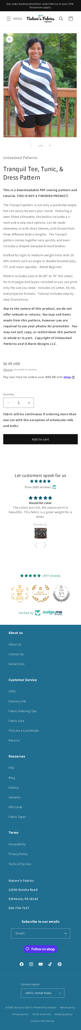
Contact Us (16, 654)
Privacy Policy (18, 854)
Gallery (14, 787)
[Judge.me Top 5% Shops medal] (61, 593)
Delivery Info (17, 701)
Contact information (42, 1020)
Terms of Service (20, 864)
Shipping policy (64, 1014)
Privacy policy (21, 1014)
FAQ (11, 768)
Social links (16, 664)
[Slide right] (50, 145)
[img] (40, 481)
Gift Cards (15, 807)
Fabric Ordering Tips (23, 711)
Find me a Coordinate (24, 730)
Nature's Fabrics (23, 1007)
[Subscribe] (65, 933)
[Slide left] (31, 145)
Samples (15, 797)
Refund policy (67, 1007)
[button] (8, 18)
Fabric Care (16, 721)
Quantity (8, 394)
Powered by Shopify (45, 1007)
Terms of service (41, 1014)
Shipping (7, 369)
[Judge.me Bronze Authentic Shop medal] (40, 593)
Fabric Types (17, 817)
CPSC (12, 691)
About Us (15, 644)
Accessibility (17, 844)
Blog (12, 778)
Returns (14, 740)
